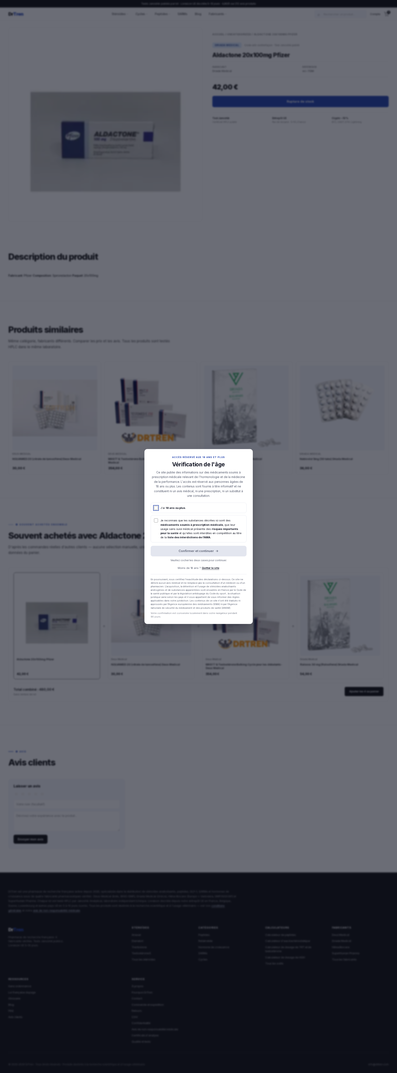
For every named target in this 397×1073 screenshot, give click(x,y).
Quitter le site (210, 568)
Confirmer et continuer (198, 551)
